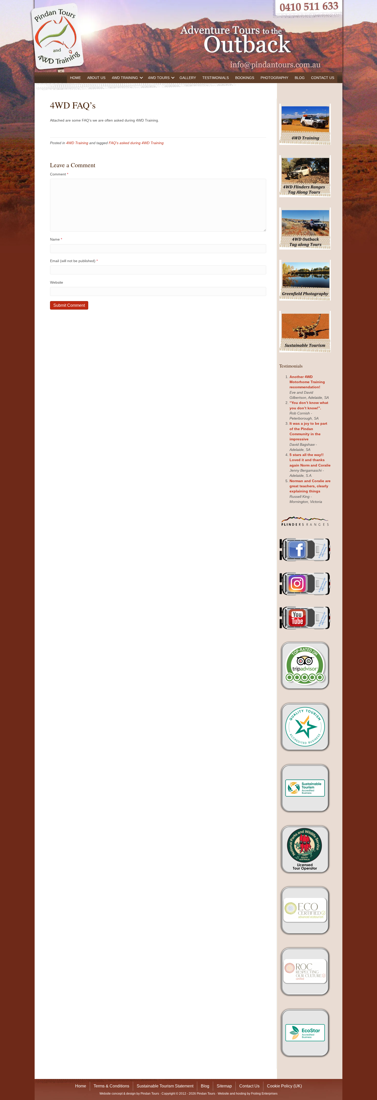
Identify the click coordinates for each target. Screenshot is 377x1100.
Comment (59, 174)
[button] (141, 77)
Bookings (244, 78)
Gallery (188, 78)
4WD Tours (159, 78)
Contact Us (322, 78)
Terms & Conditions (111, 1086)
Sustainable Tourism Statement (165, 1086)
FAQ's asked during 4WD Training (136, 143)
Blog (300, 78)
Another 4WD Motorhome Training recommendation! (307, 382)
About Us (96, 78)
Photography (274, 78)
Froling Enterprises (264, 1093)
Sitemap (224, 1086)
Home (75, 78)
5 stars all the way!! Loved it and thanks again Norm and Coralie (310, 460)
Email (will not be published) (74, 261)
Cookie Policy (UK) (284, 1086)
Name (56, 239)
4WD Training (125, 78)
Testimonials (215, 78)
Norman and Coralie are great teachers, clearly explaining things (310, 486)
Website (56, 282)
